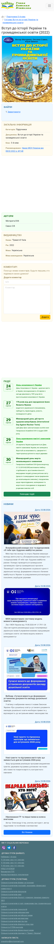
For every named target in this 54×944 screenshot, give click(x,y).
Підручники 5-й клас (15, 16)
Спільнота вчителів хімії (11, 895)
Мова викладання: (14, 256)
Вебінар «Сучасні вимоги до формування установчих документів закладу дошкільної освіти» (25, 698)
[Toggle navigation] (49, 5)
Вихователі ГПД (7, 872)
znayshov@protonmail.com (12, 941)
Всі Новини (27, 832)
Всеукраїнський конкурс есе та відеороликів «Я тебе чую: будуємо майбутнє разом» (26, 549)
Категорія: (10, 130)
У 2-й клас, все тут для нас (12, 860)
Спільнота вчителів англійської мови (17, 915)
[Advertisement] (27, 183)
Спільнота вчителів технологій (14, 909)
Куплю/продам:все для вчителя (14, 875)
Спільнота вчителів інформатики (15, 912)
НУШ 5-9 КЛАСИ (7, 869)
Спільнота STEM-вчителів (12, 927)
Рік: (7, 245)
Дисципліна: (11, 135)
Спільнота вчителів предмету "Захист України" (21, 933)
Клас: (8, 143)
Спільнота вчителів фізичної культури (17, 924)
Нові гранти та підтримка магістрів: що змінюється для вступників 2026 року (24, 758)
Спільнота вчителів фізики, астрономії (17, 883)
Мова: (8, 250)
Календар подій (27, 494)
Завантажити (14, 112)
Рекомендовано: (13, 148)
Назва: (9, 240)
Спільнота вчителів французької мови (17, 930)
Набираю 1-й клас (8, 857)
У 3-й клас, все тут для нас (12, 863)
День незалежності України (29, 385)
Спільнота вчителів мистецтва (14, 921)
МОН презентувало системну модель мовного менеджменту (23, 620)
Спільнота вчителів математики (14, 918)
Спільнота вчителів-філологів (13, 892)
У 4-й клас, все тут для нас (12, 866)
